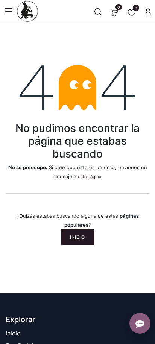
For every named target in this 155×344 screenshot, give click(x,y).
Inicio (77, 237)
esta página (89, 176)
